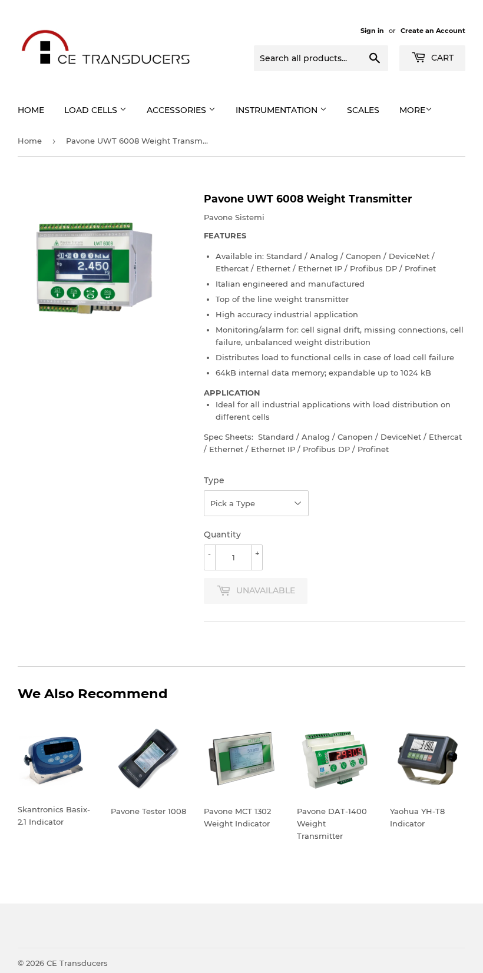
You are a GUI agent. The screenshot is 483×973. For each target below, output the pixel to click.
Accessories (178, 110)
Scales (363, 110)
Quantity (222, 534)
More (412, 110)
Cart (441, 57)
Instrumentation (278, 110)
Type (214, 480)
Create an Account (433, 30)
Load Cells (92, 110)
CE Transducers (77, 963)
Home (31, 110)
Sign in (372, 30)
